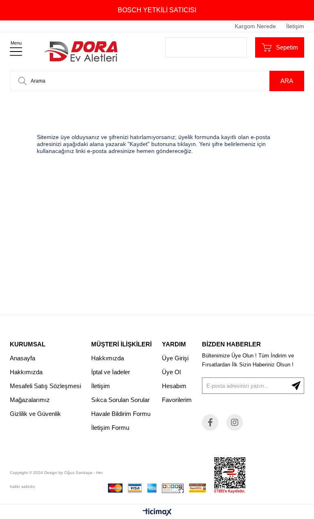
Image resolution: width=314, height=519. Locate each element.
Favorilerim (177, 399)
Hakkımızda (26, 371)
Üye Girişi (175, 358)
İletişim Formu (110, 427)
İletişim (295, 26)
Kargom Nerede (255, 26)
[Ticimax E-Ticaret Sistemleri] (157, 512)
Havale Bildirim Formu (120, 413)
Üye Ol (171, 371)
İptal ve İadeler (110, 371)
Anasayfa (22, 358)
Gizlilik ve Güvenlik (35, 413)
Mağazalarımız (30, 399)
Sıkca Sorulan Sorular (120, 399)
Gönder (296, 385)
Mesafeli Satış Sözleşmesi (45, 385)
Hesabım (174, 385)
